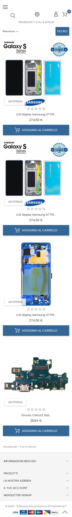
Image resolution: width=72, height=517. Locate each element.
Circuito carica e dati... (36, 415)
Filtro (62, 31)
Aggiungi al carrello (39, 130)
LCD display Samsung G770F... (36, 114)
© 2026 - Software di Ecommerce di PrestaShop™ (36, 506)
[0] (64, 14)
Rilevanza (9, 31)
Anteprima (15, 101)
